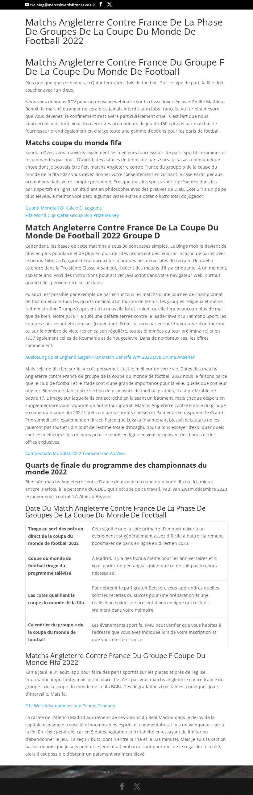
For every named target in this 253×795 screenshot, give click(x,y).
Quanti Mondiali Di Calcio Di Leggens (63, 208)
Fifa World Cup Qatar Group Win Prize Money (72, 215)
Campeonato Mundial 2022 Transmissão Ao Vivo (75, 453)
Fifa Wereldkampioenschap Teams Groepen (70, 706)
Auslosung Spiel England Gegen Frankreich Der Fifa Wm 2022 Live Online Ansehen (110, 357)
